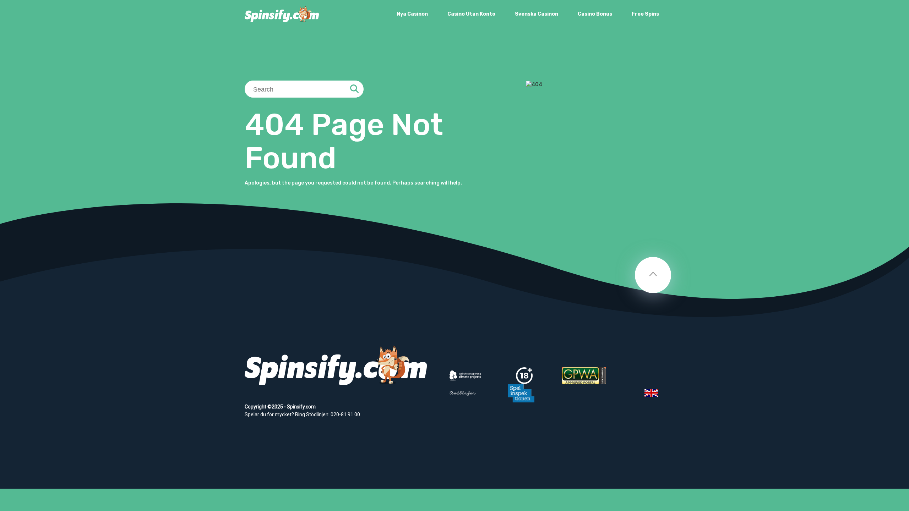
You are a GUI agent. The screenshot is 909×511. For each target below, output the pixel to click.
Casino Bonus (595, 14)
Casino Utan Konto (471, 14)
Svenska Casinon (536, 14)
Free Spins (645, 14)
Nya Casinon (412, 14)
